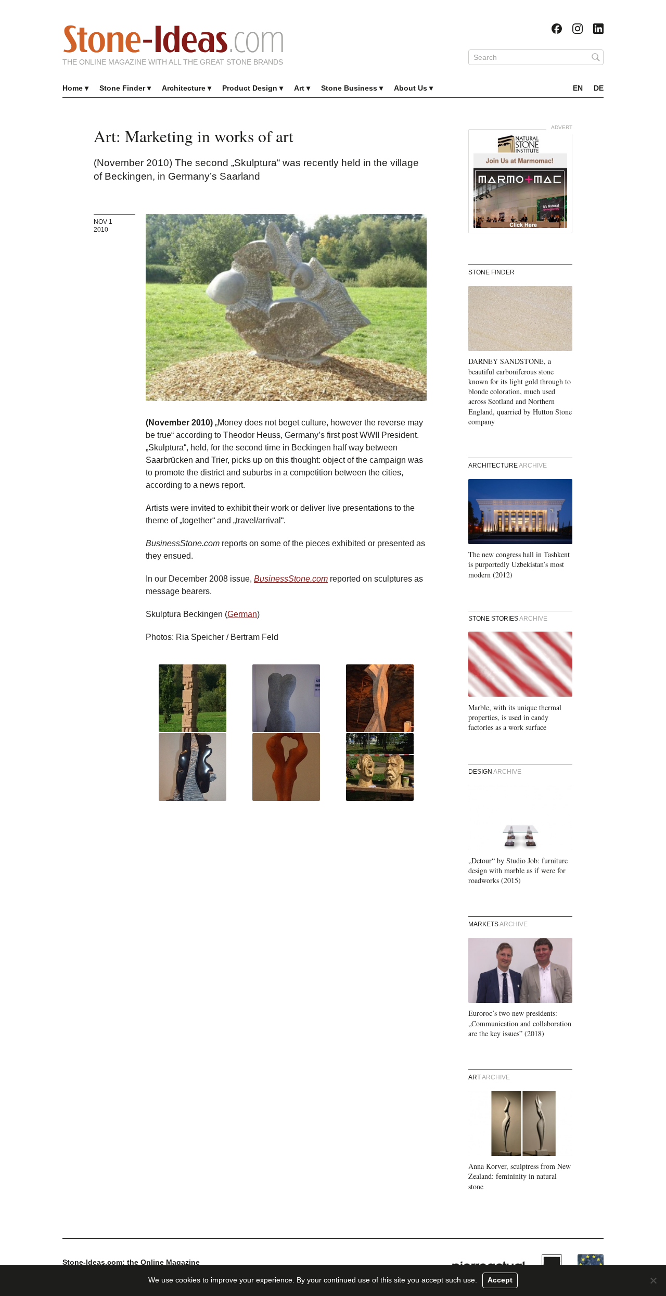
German (242, 614)
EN (578, 88)
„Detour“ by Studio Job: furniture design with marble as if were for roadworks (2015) (518, 870)
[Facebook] (557, 28)
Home (72, 88)
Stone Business (349, 88)
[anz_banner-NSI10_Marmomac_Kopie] (520, 181)
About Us (410, 88)
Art (299, 88)
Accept (500, 1280)
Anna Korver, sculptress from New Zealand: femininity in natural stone (519, 1176)
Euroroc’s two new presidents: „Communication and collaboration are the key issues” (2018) (519, 1023)
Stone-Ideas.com (173, 39)
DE (599, 88)
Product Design (249, 88)
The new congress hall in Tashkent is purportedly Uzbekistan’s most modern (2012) (519, 564)
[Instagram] (577, 28)
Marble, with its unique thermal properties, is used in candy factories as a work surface (514, 717)
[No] (653, 1280)
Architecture (184, 88)
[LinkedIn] (598, 28)
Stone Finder (122, 88)
